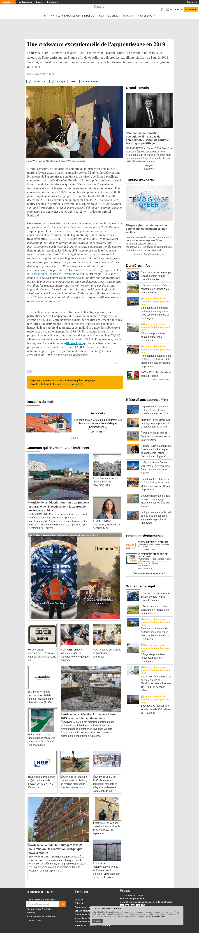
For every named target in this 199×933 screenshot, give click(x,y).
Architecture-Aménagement (66, 16)
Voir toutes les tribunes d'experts (149, 254)
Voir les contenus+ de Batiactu (41, 913)
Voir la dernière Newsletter (39, 905)
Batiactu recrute (82, 907)
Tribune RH (127, 16)
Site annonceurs (83, 918)
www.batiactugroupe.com (132, 895)
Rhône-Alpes (74, 343)
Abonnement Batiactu (85, 903)
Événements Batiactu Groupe (89, 911)
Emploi (39, 2)
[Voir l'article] (118, 531)
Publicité (79, 900)
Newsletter (192, 2)
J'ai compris (97, 921)
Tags (39, 916)
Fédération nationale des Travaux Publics (56, 273)
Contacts (79, 896)
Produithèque (25, 2)
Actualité (8, 2)
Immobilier (89, 16)
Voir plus (149, 165)
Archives (30, 909)
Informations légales (85, 914)
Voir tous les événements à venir (149, 573)
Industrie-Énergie (108, 16)
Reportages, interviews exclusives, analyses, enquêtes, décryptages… (64, 382)
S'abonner (191, 9)
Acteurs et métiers (91, 81)
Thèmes (30, 916)
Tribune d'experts (146, 16)
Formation (52, 2)
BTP (45, 16)
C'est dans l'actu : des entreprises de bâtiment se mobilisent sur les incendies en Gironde (63, 531)
